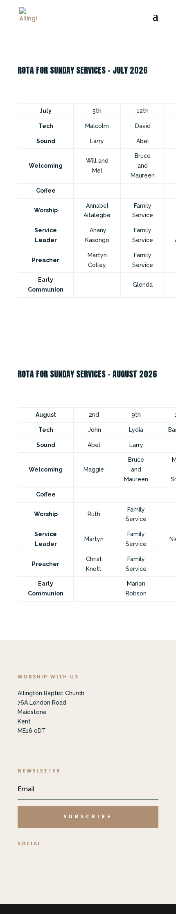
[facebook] (27, 861)
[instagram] (52, 861)
